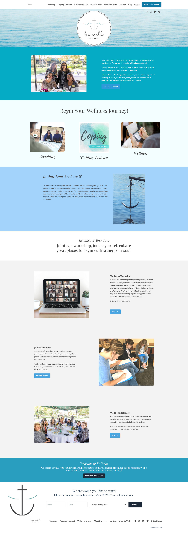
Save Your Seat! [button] (42, 376)
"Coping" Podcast (64, 4)
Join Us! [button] (115, 435)
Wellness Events (81, 4)
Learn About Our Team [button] (94, 476)
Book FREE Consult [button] (151, 4)
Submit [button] (135, 504)
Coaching (51, 4)
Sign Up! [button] (115, 312)
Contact (122, 4)
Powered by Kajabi (156, 527)
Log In (137, 4)
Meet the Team (110, 4)
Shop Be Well (96, 4)
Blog (130, 4)
